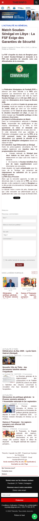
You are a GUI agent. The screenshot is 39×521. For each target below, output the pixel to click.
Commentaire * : (8, 239)
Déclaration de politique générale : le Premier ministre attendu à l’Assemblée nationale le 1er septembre (10, 295)
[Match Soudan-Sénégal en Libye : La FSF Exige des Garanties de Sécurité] (19, 65)
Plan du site (19, 462)
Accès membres (8, 462)
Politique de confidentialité (28, 505)
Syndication (31, 462)
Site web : (6, 232)
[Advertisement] (18, 324)
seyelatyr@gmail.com (12, 507)
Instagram (27, 483)
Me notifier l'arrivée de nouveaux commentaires (20, 260)
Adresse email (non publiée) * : (12, 225)
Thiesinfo (20, 2)
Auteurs (4, 474)
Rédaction (12, 49)
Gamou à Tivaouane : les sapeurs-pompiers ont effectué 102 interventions (28, 295)
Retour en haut (19, 515)
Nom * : (5, 218)
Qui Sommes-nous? (8, 468)
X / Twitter (19, 483)
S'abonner (19, 500)
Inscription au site (17, 464)
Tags (26, 464)
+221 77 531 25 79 (27, 507)
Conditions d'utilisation (10, 505)
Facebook (11, 483)
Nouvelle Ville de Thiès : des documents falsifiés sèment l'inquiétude (14, 369)
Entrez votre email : (19, 490)
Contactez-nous (7, 471)
